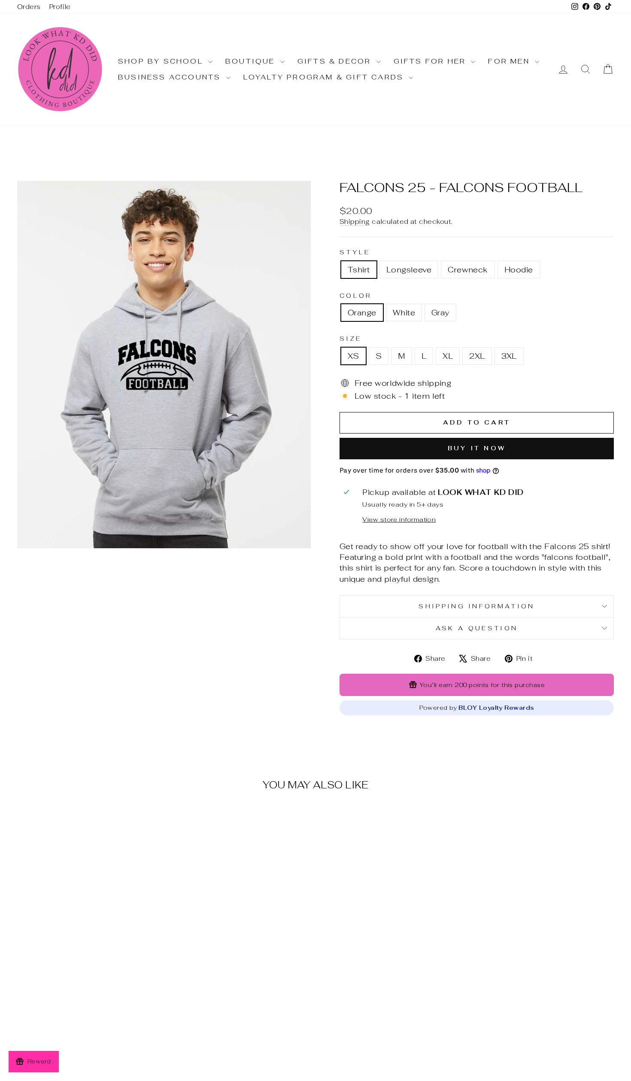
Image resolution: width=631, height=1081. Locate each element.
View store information (399, 519)
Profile (60, 7)
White (404, 313)
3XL (509, 356)
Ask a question (477, 628)
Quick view (88, 979)
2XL (477, 356)
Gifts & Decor (335, 61)
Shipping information (476, 606)
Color (356, 295)
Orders (29, 7)
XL (448, 356)
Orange (362, 313)
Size (350, 338)
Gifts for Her (431, 61)
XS (353, 356)
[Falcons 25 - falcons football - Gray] (100, 1030)
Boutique (251, 61)
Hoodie (518, 270)
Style (355, 252)
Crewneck (468, 270)
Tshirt (359, 270)
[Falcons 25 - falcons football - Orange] (77, 1030)
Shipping (355, 221)
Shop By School (162, 61)
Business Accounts (171, 77)
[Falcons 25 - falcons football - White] (88, 1030)
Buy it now (477, 448)
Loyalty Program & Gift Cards (325, 77)
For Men (510, 61)
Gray (440, 313)
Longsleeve (409, 270)
